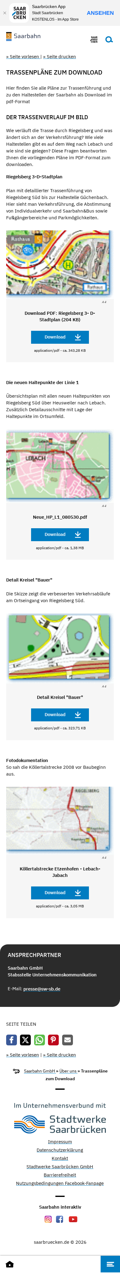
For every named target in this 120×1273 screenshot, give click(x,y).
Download (55, 337)
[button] (11, 1040)
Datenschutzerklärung (60, 1150)
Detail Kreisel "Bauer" (60, 697)
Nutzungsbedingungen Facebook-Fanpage (60, 1183)
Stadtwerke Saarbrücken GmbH (59, 1167)
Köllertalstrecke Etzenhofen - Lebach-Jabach (60, 872)
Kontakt (60, 1158)
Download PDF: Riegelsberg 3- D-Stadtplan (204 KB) (60, 316)
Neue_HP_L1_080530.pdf (60, 517)
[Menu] (110, 1264)
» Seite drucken (59, 56)
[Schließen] (4, 13)
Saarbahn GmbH (40, 1071)
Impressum (60, 1142)
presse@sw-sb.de (41, 989)
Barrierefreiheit (60, 1175)
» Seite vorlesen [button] (23, 56)
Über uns (68, 1071)
